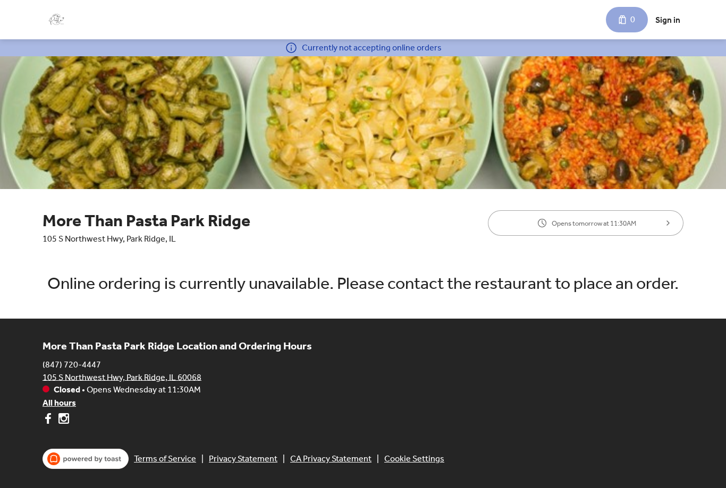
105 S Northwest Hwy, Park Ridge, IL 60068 (122, 377)
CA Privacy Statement (331, 458)
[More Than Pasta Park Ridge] (56, 19)
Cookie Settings (414, 458)
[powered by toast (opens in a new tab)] (85, 458)
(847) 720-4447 (72, 364)
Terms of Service (165, 458)
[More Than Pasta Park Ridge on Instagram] (62, 420)
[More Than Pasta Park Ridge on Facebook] (49, 420)
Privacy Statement (243, 458)
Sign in (667, 20)
